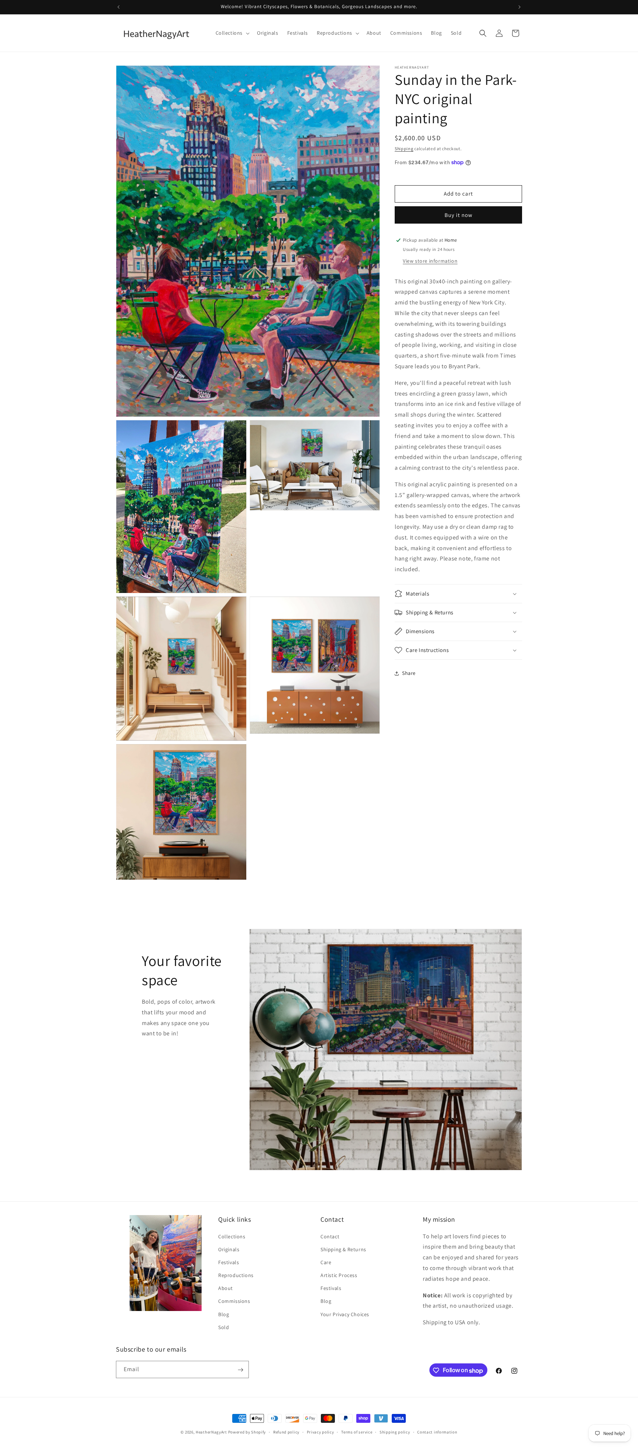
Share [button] (409, 673)
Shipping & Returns (343, 1249)
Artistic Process (338, 1275)
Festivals (228, 1262)
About (225, 1288)
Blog (223, 1314)
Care (325, 1262)
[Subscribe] (240, 1370)
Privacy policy (320, 1432)
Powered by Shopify (247, 1432)
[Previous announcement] (118, 7)
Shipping (404, 148)
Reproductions (236, 1275)
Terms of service (356, 1432)
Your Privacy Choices (344, 1314)
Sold (223, 1327)
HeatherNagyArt (211, 1432)
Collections (232, 1236)
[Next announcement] (519, 7)
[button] (232, 33)
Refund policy (286, 1432)
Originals (228, 1249)
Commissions (234, 1301)
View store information (430, 260)
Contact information (437, 1432)
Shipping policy (395, 1432)
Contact (329, 1236)
